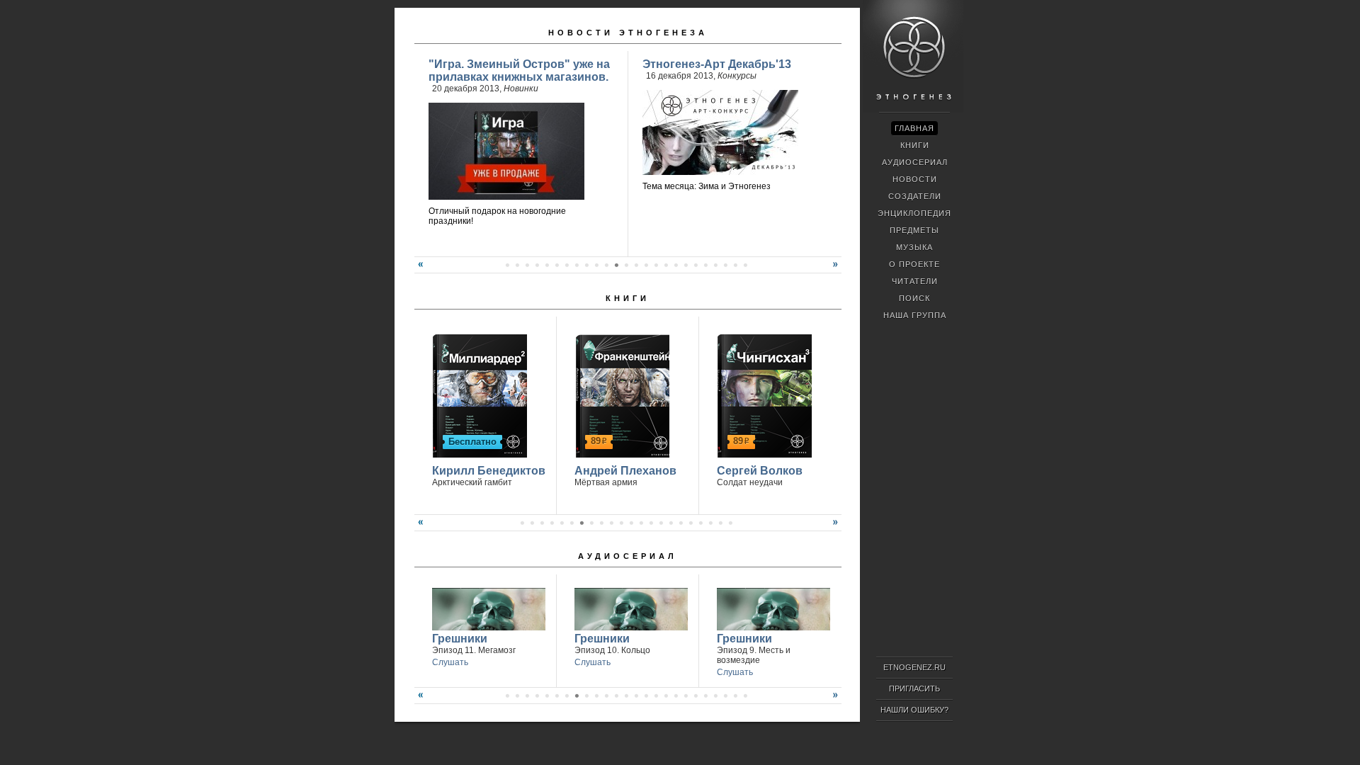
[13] (626, 265)
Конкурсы (737, 76)
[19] (686, 265)
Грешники (459, 639)
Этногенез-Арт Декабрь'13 (716, 64)
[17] (666, 265)
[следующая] (837, 270)
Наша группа (914, 315)
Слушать (450, 662)
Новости (914, 179)
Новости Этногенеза (628, 32)
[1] (507, 265)
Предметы (914, 230)
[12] (616, 265)
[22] (715, 265)
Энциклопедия (914, 213)
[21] (705, 265)
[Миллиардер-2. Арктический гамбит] (478, 394)
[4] (537, 265)
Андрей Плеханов (625, 471)
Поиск (914, 298)
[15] (646, 265)
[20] (695, 265)
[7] (567, 265)
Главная (914, 128)
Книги (628, 298)
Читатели (915, 281)
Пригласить (914, 688)
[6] (557, 265)
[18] (676, 265)
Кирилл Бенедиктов (488, 471)
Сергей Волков (760, 471)
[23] (725, 265)
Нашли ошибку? (914, 710)
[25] (745, 265)
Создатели (914, 196)
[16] (656, 265)
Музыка (914, 247)
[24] (735, 265)
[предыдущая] (418, 270)
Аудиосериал (627, 556)
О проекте (914, 264)
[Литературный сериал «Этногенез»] (913, 110)
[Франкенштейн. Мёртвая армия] (620, 394)
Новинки (521, 89)
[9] (586, 265)
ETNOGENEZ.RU (914, 667)
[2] (517, 265)
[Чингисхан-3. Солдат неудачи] (762, 394)
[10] (596, 265)
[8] (576, 265)
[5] (547, 265)
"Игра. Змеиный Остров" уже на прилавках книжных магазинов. (519, 70)
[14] (636, 265)
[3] (527, 265)
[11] (606, 265)
